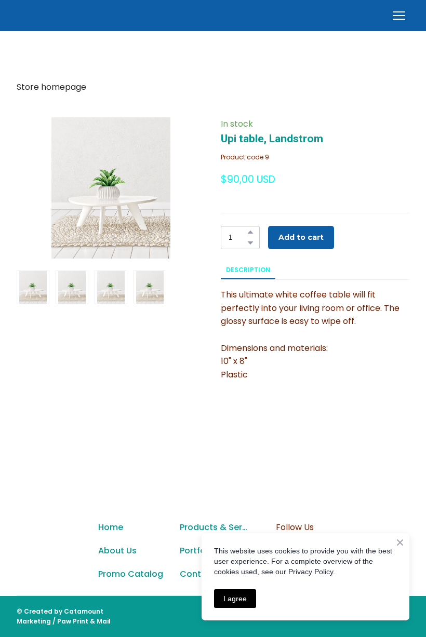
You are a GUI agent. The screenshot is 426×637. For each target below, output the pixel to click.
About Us (117, 551)
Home (110, 527)
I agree (235, 598)
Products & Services (215, 527)
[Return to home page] (50, 550)
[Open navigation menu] (399, 15)
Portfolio (198, 551)
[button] (250, 232)
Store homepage (51, 87)
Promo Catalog (130, 574)
